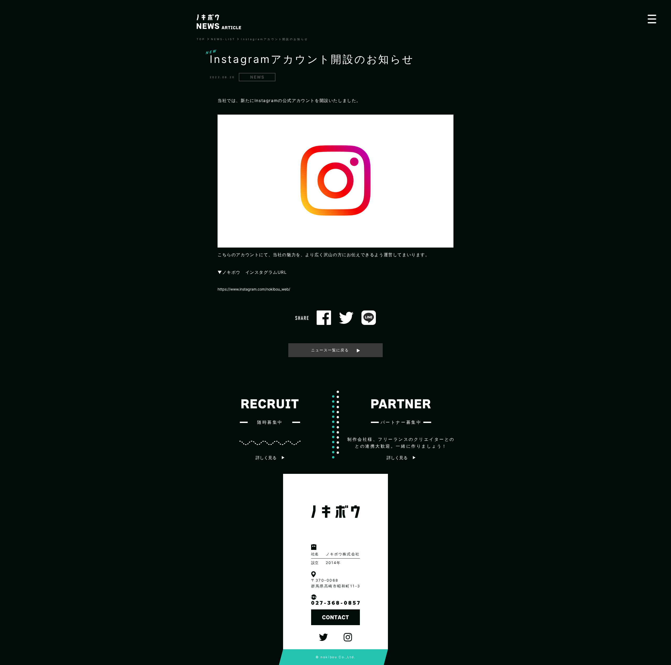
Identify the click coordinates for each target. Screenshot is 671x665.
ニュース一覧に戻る (330, 350)
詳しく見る (266, 457)
